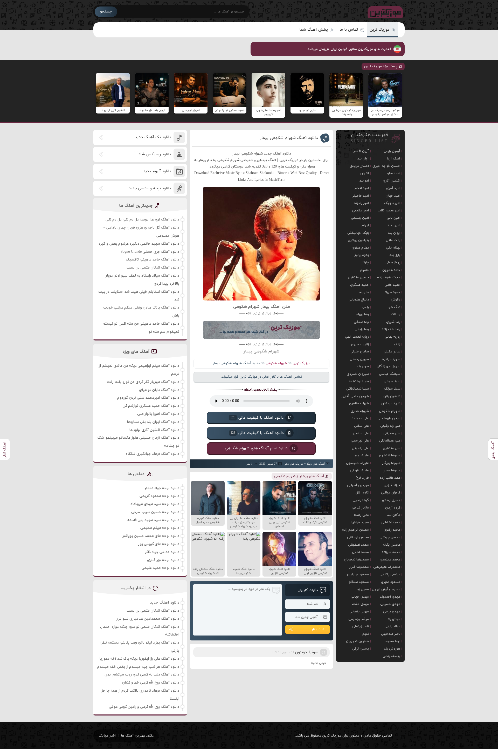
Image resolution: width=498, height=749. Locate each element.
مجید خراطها (360, 522)
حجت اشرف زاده (388, 277)
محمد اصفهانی (358, 545)
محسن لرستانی (358, 537)
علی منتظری (391, 448)
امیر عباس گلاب (389, 210)
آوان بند (363, 158)
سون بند (363, 366)
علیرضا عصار (391, 470)
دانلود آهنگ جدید (164, 602)
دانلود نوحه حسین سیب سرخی (155, 512)
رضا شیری (393, 322)
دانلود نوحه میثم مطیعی (159, 527)
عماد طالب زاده (389, 478)
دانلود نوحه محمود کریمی (159, 495)
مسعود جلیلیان (358, 574)
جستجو (106, 11)
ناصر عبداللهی (390, 634)
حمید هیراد (392, 292)
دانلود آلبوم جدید (157, 171)
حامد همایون (391, 270)
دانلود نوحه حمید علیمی (160, 567)
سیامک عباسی (389, 374)
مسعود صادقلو (359, 582)
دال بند (364, 292)
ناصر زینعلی (360, 626)
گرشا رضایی (360, 500)
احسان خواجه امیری (386, 166)
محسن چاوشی (389, 537)
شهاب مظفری (359, 403)
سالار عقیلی (392, 351)
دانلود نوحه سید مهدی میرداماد (154, 503)
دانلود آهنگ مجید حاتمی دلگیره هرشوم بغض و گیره (139, 243)
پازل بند (395, 255)
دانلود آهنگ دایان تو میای (159, 389)
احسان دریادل (359, 166)
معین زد (363, 589)
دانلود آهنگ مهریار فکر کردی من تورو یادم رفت (143, 381)
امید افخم (362, 188)
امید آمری (393, 188)
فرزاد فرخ (362, 478)
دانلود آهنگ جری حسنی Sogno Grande (150, 251)
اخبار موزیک (107, 735)
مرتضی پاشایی (389, 574)
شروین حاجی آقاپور (355, 396)
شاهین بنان (391, 396)
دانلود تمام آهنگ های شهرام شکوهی (256, 448)
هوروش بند (392, 648)
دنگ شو (394, 307)
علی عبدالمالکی (389, 440)
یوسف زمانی (391, 656)
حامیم (364, 270)
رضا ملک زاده (391, 329)
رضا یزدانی (362, 329)
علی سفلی (361, 426)
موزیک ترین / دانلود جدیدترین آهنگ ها (384, 11)
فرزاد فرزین (392, 485)
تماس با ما (349, 29)
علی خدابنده (360, 418)
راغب (365, 307)
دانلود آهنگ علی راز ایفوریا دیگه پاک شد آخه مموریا (139, 658)
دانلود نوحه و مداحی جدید (150, 188)
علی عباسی (361, 433)
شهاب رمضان (390, 403)
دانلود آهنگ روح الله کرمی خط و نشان (150, 682)
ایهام (365, 225)
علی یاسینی (360, 448)
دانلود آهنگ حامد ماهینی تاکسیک (152, 259)
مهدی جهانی (360, 596)
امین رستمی (360, 218)
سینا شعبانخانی (357, 388)
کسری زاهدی (391, 500)
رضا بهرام (362, 314)
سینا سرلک (392, 388)
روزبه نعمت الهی (357, 337)
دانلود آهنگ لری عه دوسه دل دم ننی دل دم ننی (142, 219)
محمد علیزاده (391, 552)
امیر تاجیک (392, 203)
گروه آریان (392, 507)
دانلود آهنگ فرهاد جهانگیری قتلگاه (152, 453)
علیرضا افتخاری (389, 455)
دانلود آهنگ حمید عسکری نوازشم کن (151, 405)
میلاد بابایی (392, 626)
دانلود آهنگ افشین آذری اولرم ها (154, 429)
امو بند (364, 180)
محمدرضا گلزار (359, 567)
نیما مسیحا (392, 641)
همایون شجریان (357, 641)
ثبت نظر (318, 629)
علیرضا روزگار (391, 463)
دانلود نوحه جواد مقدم (162, 488)
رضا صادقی (361, 322)
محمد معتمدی (390, 559)
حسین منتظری (358, 277)
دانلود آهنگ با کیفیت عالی (257, 417)
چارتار (365, 262)
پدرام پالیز (362, 255)
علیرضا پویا (361, 455)
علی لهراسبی (360, 440)
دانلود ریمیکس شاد (155, 154)
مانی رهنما (361, 515)
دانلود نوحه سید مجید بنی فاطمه (153, 520)
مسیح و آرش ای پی (386, 589)
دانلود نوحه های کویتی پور (158, 543)
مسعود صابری (390, 582)
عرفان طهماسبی (388, 418)
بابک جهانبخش (358, 233)
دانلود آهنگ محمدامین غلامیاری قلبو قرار (147, 618)
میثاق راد (394, 619)
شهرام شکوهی (276, 363)
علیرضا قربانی (359, 470)
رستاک (395, 314)
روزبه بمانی (392, 337)
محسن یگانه (391, 545)
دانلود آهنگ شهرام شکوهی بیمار (289, 138)
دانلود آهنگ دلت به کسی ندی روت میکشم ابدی (142, 674)
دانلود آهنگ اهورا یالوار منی (158, 413)
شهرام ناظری (360, 411)
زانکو (397, 344)
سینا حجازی (392, 381)
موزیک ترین (379, 29)
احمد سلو (393, 173)
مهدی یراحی (391, 611)
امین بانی (393, 218)
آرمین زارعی (392, 151)
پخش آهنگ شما (313, 29)
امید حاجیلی (360, 195)
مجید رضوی (392, 529)
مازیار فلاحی (360, 507)
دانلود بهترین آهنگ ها (137, 735)
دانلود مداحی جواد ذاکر (162, 552)
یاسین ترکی (360, 648)
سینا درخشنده (359, 381)
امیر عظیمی (360, 210)
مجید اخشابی (390, 522)
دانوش (395, 299)
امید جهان (393, 195)
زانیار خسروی (360, 344)
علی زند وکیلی (390, 426)
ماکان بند (393, 515)
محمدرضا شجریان (356, 559)
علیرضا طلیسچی (357, 463)
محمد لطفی (360, 552)
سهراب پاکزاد (391, 359)
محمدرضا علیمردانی (386, 567)
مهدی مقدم (360, 604)
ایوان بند (394, 233)
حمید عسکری (359, 285)
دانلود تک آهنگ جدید (153, 137)
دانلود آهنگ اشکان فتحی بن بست (153, 267)
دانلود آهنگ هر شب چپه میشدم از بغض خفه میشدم (138, 666)
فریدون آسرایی (358, 485)
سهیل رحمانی (359, 359)
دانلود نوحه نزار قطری (163, 560)
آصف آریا (393, 158)
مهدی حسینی (390, 604)
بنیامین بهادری (358, 240)
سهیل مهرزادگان (388, 366)
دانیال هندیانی (359, 299)
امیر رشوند (361, 203)
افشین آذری (391, 180)
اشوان (364, 173)
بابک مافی (393, 240)
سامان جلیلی (359, 351)
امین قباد (393, 225)
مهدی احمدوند (390, 596)
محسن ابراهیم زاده (355, 529)
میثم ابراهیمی (358, 619)
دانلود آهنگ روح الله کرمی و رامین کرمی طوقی (144, 706)
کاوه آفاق (362, 492)
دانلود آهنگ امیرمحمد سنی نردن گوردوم (148, 397)
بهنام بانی (393, 247)
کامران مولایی (390, 492)
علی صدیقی (391, 433)
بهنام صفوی (360, 247)
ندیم (365, 634)
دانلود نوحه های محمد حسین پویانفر (151, 535)
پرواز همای (392, 262)
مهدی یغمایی (359, 611)
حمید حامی (392, 285)
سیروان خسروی (358, 374)
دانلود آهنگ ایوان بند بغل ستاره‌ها (153, 421)
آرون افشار (361, 151)
